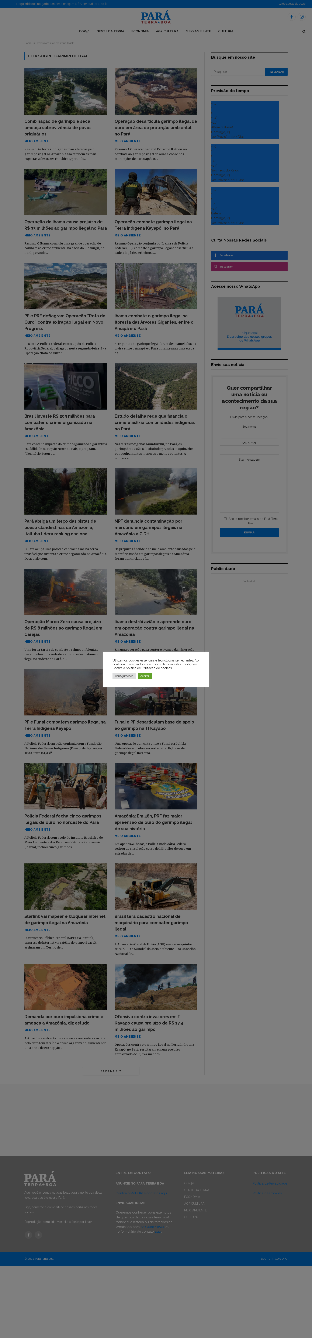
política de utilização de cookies (149, 668)
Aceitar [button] (144, 676)
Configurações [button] (124, 676)
